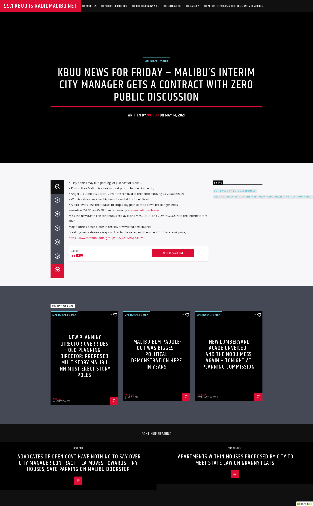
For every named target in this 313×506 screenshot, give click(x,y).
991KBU (153, 115)
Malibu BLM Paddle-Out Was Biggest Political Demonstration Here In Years (156, 354)
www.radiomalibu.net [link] (145, 210)
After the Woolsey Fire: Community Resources (235, 6)
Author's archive (173, 253)
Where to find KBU (116, 6)
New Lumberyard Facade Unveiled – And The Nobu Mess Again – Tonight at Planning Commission (229, 354)
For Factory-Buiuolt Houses (235, 190)
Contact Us (174, 6)
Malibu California (156, 61)
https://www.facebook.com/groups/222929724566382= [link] (106, 238)
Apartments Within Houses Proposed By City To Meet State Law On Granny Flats (235, 459)
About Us (91, 6)
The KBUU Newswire (147, 6)
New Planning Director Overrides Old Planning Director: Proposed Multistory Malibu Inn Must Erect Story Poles (84, 356)
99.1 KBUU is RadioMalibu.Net (40, 6)
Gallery (194, 6)
